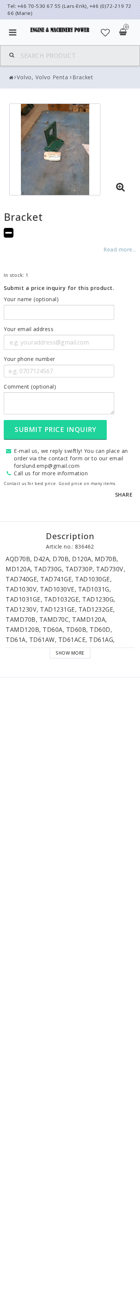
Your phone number (29, 358)
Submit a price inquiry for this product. (59, 287)
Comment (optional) (30, 386)
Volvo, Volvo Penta (42, 77)
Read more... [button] (119, 249)
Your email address (28, 329)
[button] (105, 32)
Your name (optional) (31, 299)
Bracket (82, 77)
